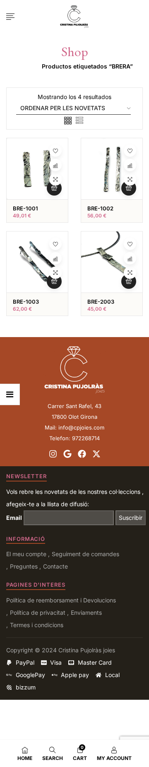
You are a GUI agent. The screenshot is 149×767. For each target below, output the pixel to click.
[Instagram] (53, 454)
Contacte (55, 566)
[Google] (67, 454)
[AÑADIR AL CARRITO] (54, 188)
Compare (55, 165)
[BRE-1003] (37, 262)
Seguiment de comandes (85, 553)
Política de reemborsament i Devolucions (61, 600)
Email (14, 517)
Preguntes (24, 566)
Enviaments (86, 612)
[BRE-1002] (111, 168)
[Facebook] (82, 454)
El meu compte (26, 553)
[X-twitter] (96, 454)
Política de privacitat (37, 612)
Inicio (24, 66)
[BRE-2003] (111, 262)
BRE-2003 (100, 301)
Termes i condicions (36, 624)
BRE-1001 (25, 208)
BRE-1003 (26, 301)
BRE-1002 (100, 208)
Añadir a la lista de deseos (55, 150)
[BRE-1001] (37, 168)
